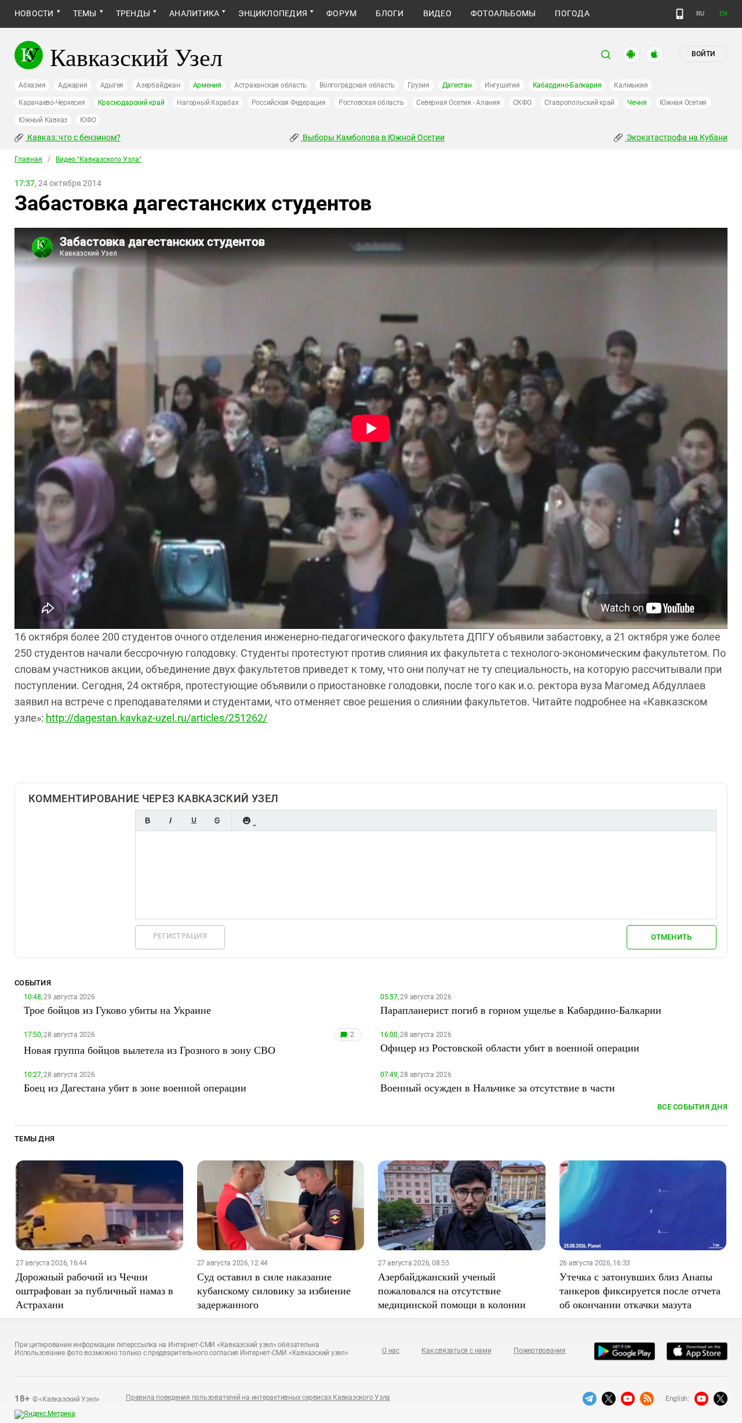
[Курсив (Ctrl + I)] (170, 820)
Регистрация (180, 935)
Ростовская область (371, 103)
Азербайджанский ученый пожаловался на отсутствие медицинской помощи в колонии (452, 1290)
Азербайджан (158, 85)
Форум (341, 13)
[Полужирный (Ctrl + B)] (147, 820)
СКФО (522, 103)
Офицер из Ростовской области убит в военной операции (509, 1047)
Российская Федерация (289, 103)
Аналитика (194, 13)
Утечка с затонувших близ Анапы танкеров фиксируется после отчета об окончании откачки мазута (640, 1290)
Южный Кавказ (43, 120)
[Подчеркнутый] (193, 820)
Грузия (419, 85)
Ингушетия (502, 85)
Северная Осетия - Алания (458, 103)
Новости (34, 13)
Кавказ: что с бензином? (73, 137)
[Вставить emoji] (246, 820)
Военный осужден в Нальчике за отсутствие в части (497, 1087)
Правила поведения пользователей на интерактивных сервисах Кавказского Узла (258, 1397)
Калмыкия (631, 85)
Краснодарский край (131, 103)
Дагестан (457, 85)
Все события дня (692, 1106)
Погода (572, 13)
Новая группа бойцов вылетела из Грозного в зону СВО (149, 1050)
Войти (703, 54)
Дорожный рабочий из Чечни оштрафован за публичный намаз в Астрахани (94, 1290)
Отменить (671, 937)
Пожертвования (540, 1350)
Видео (437, 13)
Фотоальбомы (503, 13)
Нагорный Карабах (207, 103)
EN (723, 13)
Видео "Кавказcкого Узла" (98, 159)
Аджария (72, 85)
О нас (390, 1350)
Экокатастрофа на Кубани (676, 137)
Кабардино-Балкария (567, 85)
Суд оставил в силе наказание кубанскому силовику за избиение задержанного (274, 1290)
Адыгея (112, 85)
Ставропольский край (579, 103)
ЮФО (88, 120)
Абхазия (32, 85)
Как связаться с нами (456, 1350)
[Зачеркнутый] (216, 820)
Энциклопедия (272, 13)
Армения (207, 85)
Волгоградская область (357, 85)
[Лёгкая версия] (679, 14)
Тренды (133, 13)
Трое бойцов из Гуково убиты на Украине (117, 1010)
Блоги (389, 13)
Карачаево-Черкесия (52, 103)
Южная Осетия (683, 103)
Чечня (637, 103)
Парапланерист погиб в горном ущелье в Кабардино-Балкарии (520, 1010)
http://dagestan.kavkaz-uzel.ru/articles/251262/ (156, 718)
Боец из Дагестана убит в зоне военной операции (135, 1087)
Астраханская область (270, 85)
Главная (28, 159)
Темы (85, 13)
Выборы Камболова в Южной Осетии (373, 137)
